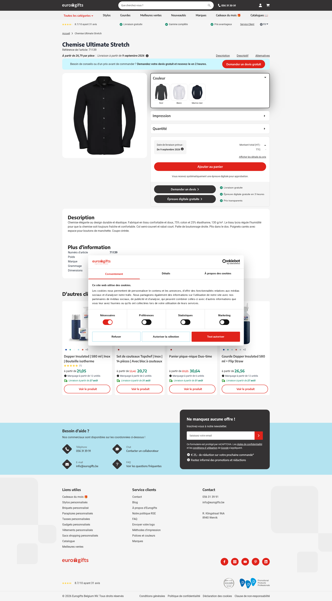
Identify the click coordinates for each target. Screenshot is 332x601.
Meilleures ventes (72, 546)
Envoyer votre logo (143, 524)
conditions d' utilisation (205, 448)
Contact (137, 496)
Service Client (247, 24)
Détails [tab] (166, 273)
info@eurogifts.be (213, 502)
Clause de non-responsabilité (252, 596)
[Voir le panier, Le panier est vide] (268, 5)
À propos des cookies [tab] (218, 273)
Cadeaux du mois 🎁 (75, 496)
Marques (137, 541)
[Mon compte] (260, 5)
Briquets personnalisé (75, 508)
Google (225, 448)
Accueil (66, 33)
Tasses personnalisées (76, 519)
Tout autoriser (215, 336)
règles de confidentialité (249, 444)
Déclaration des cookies (217, 596)
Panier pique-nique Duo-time (190, 356)
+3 (86, 349)
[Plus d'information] (147, 55)
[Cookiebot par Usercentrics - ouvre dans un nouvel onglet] (225, 261)
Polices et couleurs (143, 535)
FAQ (134, 519)
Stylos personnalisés (74, 502)
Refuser (116, 336)
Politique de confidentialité (184, 596)
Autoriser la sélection (166, 336)
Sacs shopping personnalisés (80, 535)
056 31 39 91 (228, 5)
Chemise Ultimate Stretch (88, 33)
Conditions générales (152, 596)
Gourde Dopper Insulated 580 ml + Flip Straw (243, 358)
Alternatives (262, 55)
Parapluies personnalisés (77, 513)
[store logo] (113, 561)
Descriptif (242, 55)
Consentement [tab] (114, 273)
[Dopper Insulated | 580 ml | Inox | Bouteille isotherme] (87, 323)
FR (264, 24)
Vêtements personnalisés (77, 530)
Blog (135, 502)
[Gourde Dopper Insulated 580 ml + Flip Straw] (244, 323)
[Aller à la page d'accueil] (72, 5)
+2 (244, 349)
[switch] (146, 322)
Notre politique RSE (144, 513)
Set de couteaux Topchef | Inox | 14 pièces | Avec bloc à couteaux (139, 358)
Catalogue (68, 541)
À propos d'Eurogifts (144, 508)
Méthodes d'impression (146, 530)
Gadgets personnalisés (76, 524)
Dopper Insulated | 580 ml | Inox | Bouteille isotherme (87, 358)
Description (223, 55)
